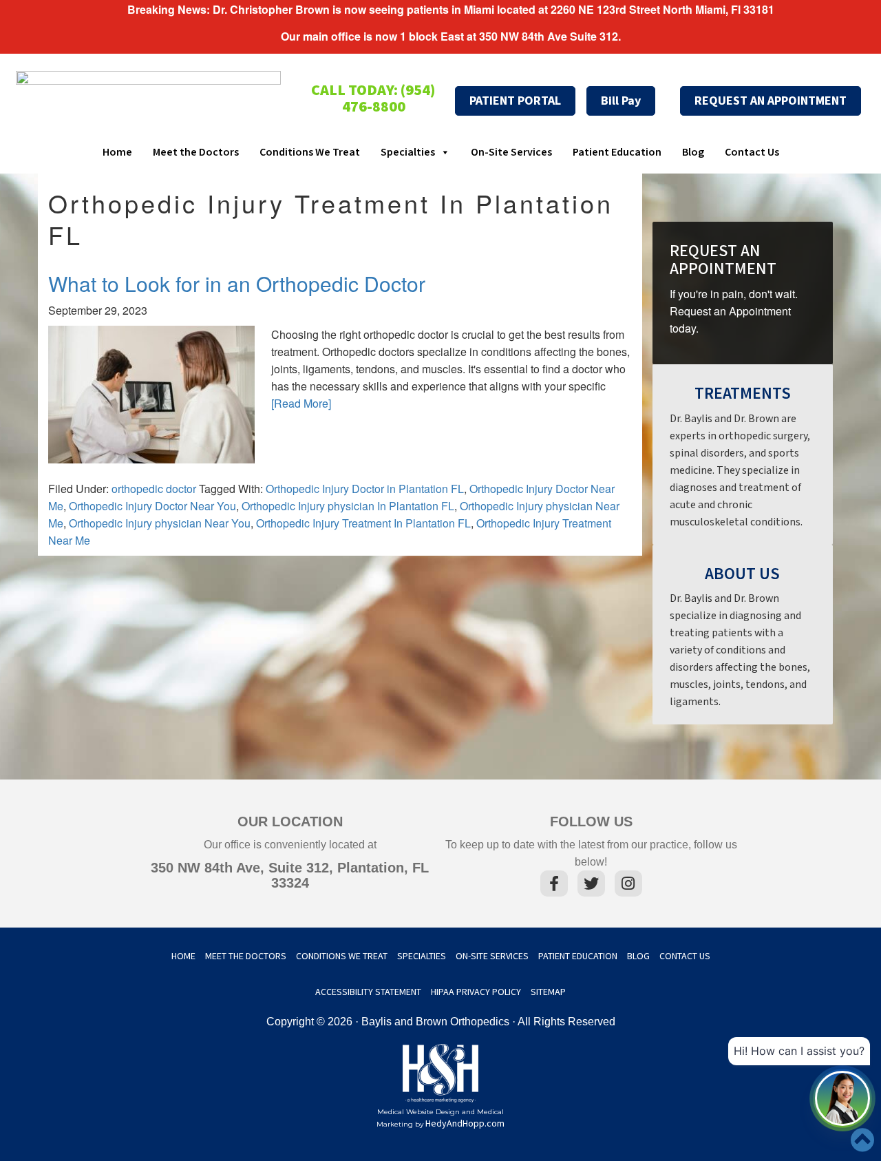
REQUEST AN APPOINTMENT (770, 101)
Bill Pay (621, 101)
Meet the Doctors (196, 152)
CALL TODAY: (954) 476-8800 (373, 99)
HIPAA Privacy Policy (476, 992)
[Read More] (301, 403)
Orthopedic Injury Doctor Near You (152, 506)
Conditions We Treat (309, 152)
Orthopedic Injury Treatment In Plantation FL (363, 523)
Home (117, 152)
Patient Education (617, 152)
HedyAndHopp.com (465, 1124)
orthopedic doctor (154, 488)
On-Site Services (511, 152)
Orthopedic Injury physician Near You (160, 523)
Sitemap (548, 992)
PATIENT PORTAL (515, 101)
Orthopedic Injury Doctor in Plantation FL (365, 488)
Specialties (408, 152)
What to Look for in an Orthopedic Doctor (236, 283)
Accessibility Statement (368, 992)
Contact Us (752, 152)
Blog (693, 152)
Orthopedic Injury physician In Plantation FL (348, 506)
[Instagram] (628, 886)
